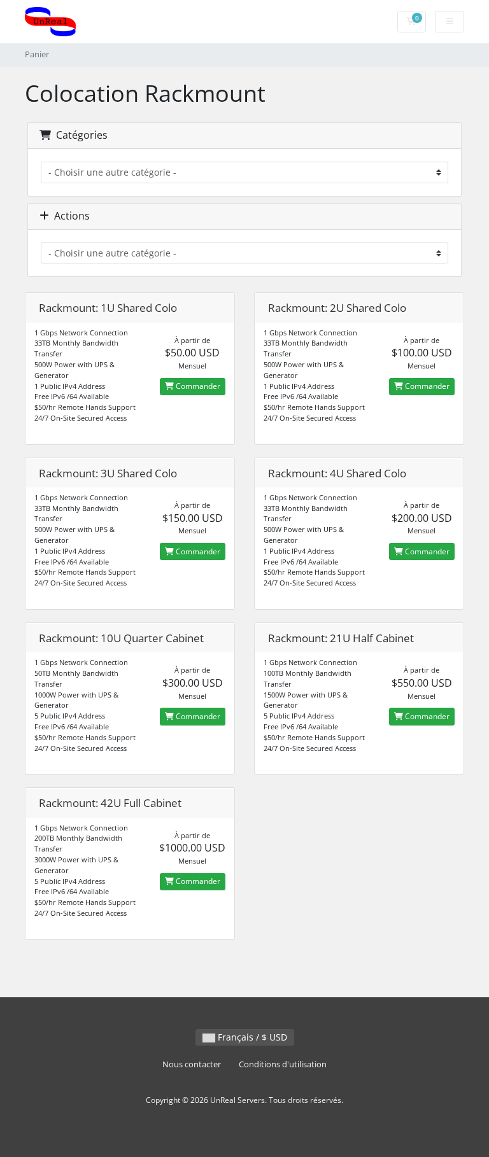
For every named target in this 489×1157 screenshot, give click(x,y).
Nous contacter (191, 1064)
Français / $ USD (251, 1037)
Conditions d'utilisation (283, 1064)
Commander (197, 386)
